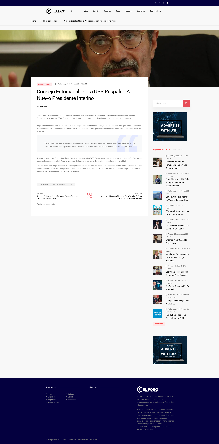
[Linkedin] (167, 3)
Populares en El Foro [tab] (161, 149)
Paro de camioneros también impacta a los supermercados (176, 165)
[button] (156, 11)
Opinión (96, 11)
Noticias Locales (50, 21)
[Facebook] (155, 3)
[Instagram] (163, 3)
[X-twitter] (159, 3)
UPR (71, 184)
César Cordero (43, 184)
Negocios (128, 11)
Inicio (86, 11)
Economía (141, 11)
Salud (118, 11)
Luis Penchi (43, 107)
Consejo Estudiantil (59, 184)
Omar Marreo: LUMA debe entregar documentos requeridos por (178, 182)
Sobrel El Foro (155, 11)
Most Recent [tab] (178, 149)
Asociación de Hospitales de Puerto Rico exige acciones (177, 257)
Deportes (107, 11)
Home (33, 21)
